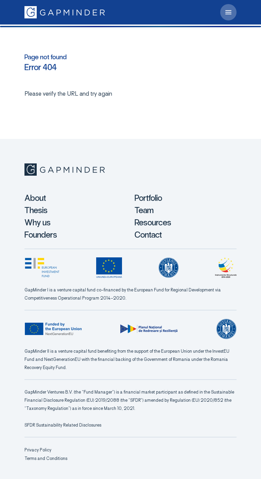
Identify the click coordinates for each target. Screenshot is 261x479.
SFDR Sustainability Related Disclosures (62, 425)
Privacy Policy (37, 449)
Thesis (36, 210)
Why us (37, 222)
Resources (153, 222)
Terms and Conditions (45, 458)
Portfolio (148, 198)
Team (144, 210)
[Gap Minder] (64, 12)
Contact (148, 234)
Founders (40, 234)
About (35, 198)
